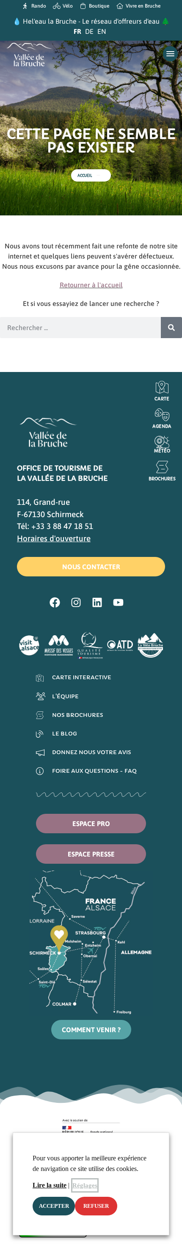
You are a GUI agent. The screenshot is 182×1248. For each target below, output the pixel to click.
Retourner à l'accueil (91, 285)
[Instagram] (76, 602)
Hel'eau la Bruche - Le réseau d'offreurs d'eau (91, 21)
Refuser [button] (96, 1206)
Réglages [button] (84, 1185)
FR (77, 31)
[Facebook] (55, 602)
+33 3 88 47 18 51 (62, 526)
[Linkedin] (97, 602)
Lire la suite (49, 1185)
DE (89, 31)
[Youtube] (118, 602)
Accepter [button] (54, 1206)
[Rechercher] (171, 327)
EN (101, 31)
